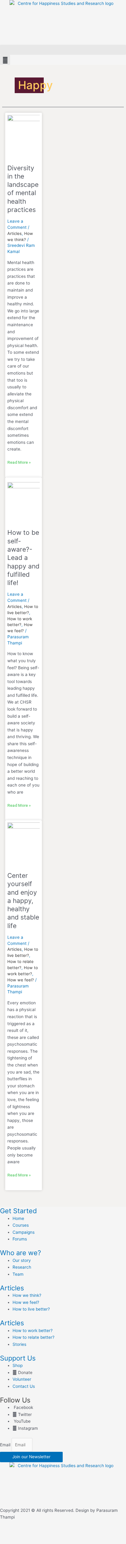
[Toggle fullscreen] (38, 1533)
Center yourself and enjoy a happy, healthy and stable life (23, 901)
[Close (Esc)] (89, 1533)
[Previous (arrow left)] (12, 1541)
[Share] (63, 1533)
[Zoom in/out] (12, 1533)
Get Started (18, 1211)
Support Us (17, 1358)
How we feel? (20, 979)
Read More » (19, 462)
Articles (14, 233)
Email (6, 1444)
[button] (63, 50)
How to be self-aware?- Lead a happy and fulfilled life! (23, 558)
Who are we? (20, 1253)
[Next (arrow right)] (38, 1541)
